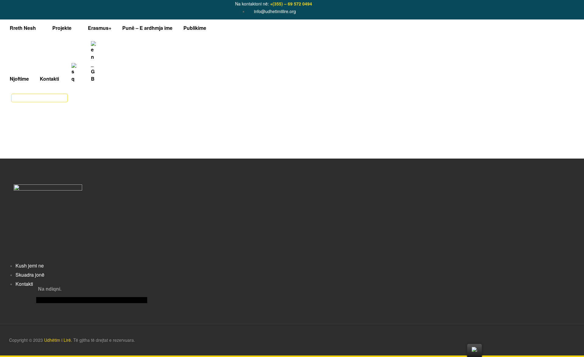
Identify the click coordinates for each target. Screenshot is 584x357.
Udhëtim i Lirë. (58, 340)
